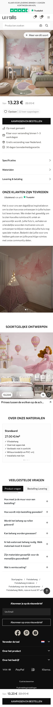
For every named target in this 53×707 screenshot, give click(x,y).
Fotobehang (32, 579)
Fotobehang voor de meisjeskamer (24, 586)
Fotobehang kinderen (24, 583)
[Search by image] (40, 25)
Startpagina (16, 579)
